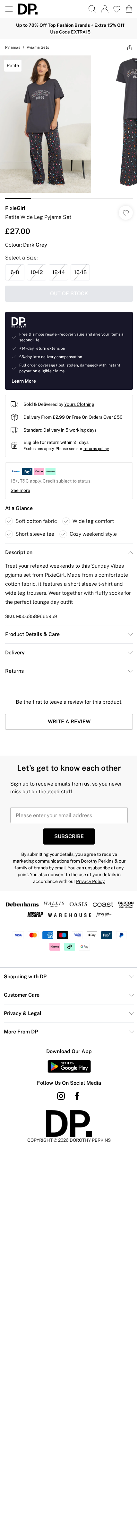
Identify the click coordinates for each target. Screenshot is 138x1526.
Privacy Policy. (90, 881)
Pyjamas (12, 47)
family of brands (31, 867)
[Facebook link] (77, 1096)
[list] (69, 127)
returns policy (96, 448)
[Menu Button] (9, 9)
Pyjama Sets (38, 47)
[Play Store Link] (69, 1066)
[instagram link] (61, 1096)
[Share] (129, 47)
